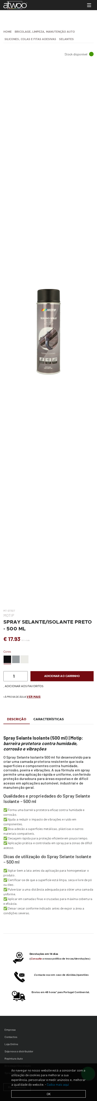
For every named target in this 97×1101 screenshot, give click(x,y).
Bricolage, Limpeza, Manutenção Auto (45, 31)
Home (7, 31)
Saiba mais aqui (58, 1084)
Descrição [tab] (16, 719)
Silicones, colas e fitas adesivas (30, 39)
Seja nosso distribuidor (19, 1051)
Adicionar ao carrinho (62, 676)
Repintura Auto (14, 1058)
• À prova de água (22, 696)
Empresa (10, 1029)
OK (49, 1094)
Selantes (66, 39)
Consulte (36, 958)
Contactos (11, 1036)
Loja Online (11, 1044)
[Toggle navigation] (89, 5)
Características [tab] (48, 719)
